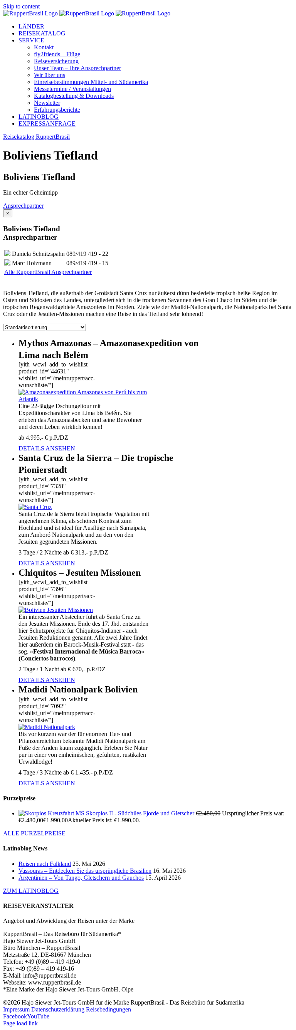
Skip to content (21, 6)
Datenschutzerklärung (57, 1009)
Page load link (20, 1023)
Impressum (16, 1009)
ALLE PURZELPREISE (34, 833)
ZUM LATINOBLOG (31, 890)
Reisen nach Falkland (44, 863)
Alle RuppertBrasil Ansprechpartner (48, 272)
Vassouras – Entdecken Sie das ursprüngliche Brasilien (84, 870)
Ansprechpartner (23, 205)
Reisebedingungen (108, 1009)
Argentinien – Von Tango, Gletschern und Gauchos (81, 877)
